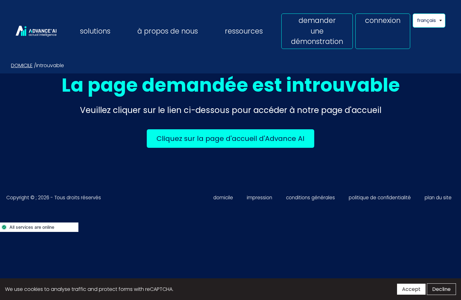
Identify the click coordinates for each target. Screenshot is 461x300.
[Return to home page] (36, 31)
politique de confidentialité (380, 197)
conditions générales (310, 197)
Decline (441, 289)
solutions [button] (95, 31)
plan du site (438, 197)
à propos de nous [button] (167, 31)
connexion (382, 20)
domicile (22, 65)
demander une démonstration (317, 30)
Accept (411, 289)
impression (259, 197)
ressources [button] (244, 31)
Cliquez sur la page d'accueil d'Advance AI (235, 138)
